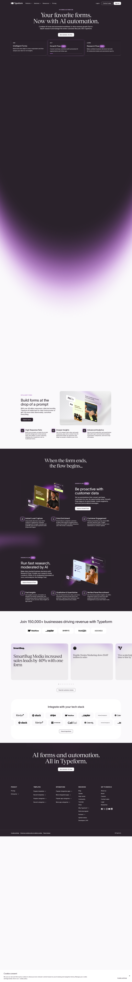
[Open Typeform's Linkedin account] (112, 778)
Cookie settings (15, 802)
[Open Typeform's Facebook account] (102, 778)
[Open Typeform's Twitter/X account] (104, 778)
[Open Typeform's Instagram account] (107, 778)
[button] (29, 3)
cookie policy (23, 978)
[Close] (129, 976)
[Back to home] (17, 3)
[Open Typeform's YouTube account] (109, 778)
